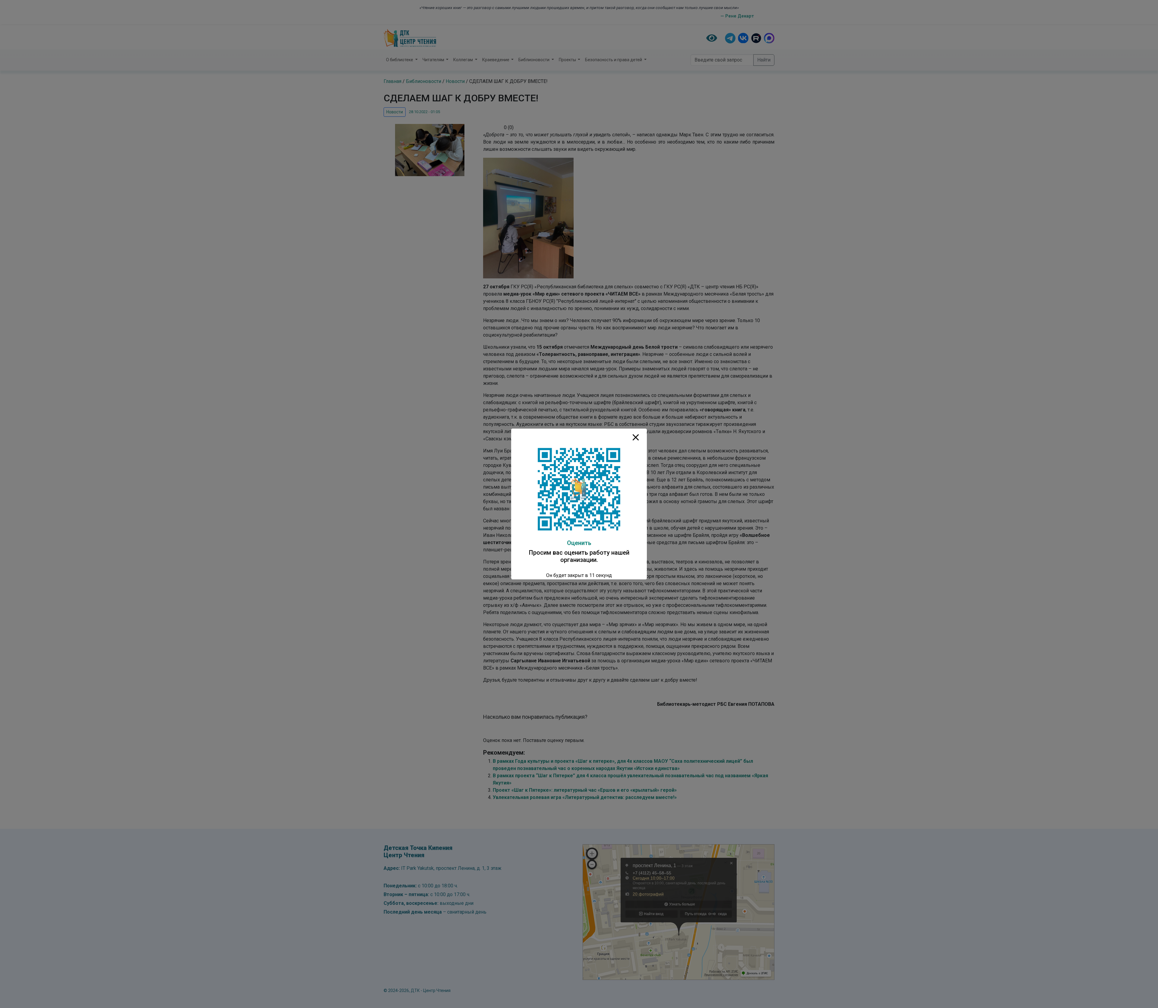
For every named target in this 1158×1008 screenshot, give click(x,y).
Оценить (579, 543)
